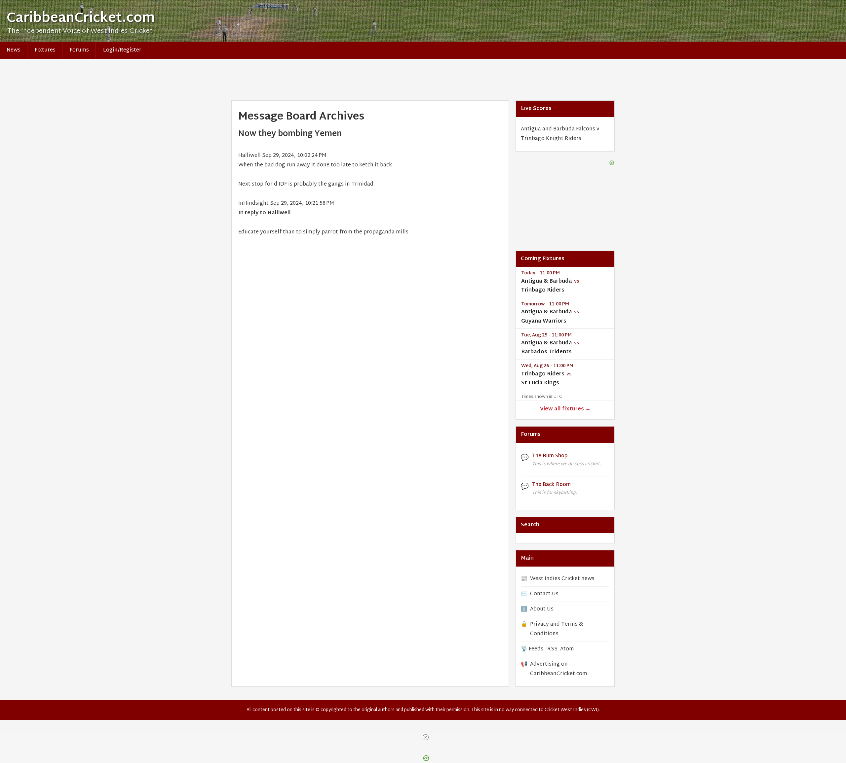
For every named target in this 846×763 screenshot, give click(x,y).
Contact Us (544, 594)
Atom (567, 649)
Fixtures (45, 50)
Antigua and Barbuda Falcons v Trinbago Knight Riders (560, 134)
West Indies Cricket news (562, 579)
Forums (79, 50)
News (13, 50)
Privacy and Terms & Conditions (556, 629)
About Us (542, 609)
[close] (426, 737)
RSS (552, 649)
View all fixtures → (565, 409)
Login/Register (122, 50)
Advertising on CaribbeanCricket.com (558, 669)
